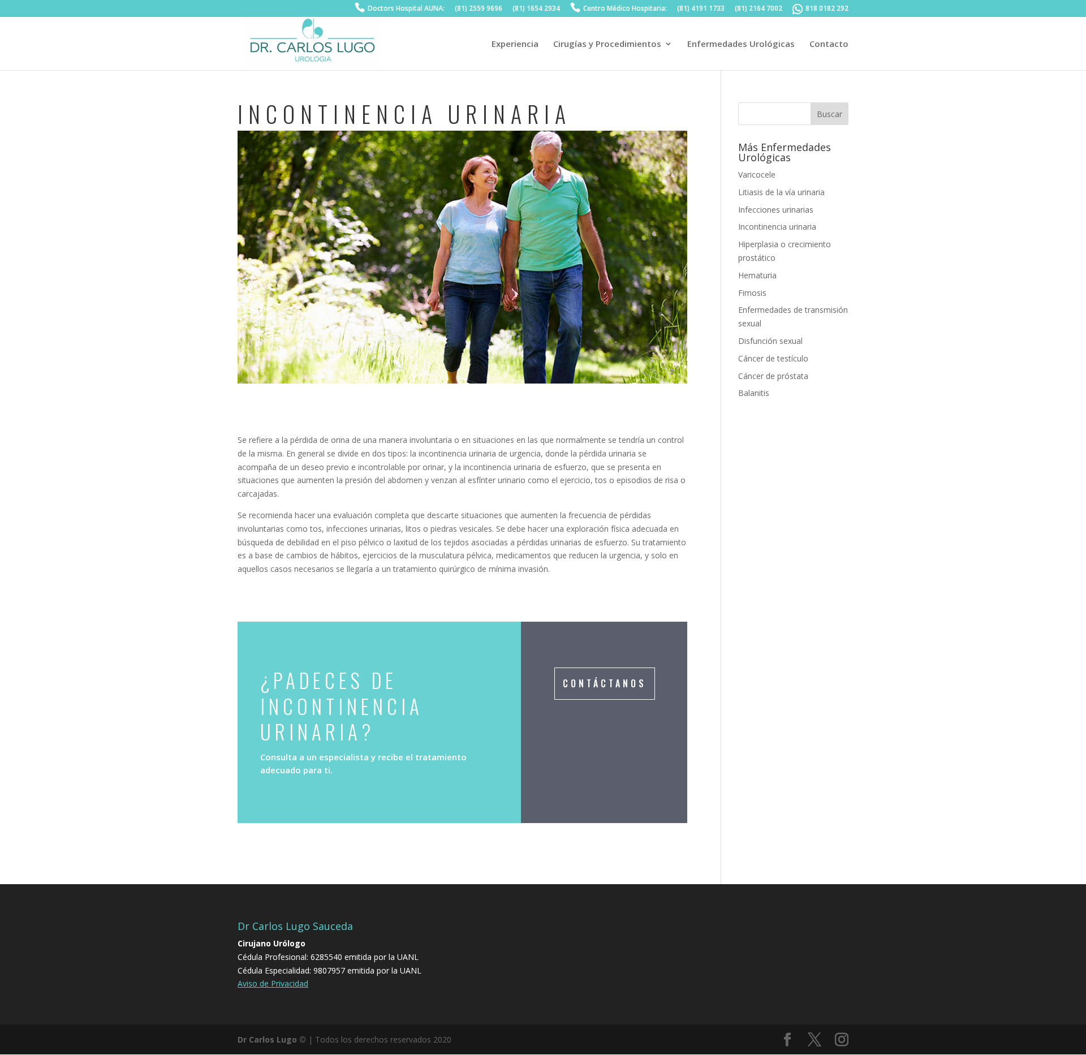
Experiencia (515, 44)
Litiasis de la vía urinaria (781, 192)
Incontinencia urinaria (777, 226)
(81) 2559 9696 (478, 9)
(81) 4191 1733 (701, 9)
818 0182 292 (826, 9)
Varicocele (756, 174)
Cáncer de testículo (773, 358)
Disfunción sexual (770, 340)
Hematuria (757, 275)
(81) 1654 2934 (536, 9)
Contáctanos (605, 683)
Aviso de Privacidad (273, 983)
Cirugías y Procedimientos (607, 44)
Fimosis (752, 292)
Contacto (828, 44)
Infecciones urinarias (775, 209)
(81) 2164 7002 (758, 9)
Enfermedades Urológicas (741, 44)
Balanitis (753, 392)
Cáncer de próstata (773, 376)
